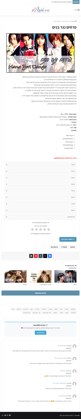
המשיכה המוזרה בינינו (60, 358)
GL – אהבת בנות (36, 313)
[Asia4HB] (40, 9)
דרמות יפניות (65, 21)
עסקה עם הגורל (63, 396)
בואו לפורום (40, 333)
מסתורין (37, 309)
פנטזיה (50, 309)
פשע (31, 309)
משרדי (61, 313)
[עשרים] (16, 276)
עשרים (25, 284)
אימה (13, 309)
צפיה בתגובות (40, 293)
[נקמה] (65, 276)
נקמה (74, 284)
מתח (61, 309)
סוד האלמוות (64, 371)
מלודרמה (25, 309)
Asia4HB (72, 21)
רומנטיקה (54, 247)
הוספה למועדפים (67, 239)
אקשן (72, 247)
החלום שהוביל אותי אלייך (60, 383)
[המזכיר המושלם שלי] (41, 276)
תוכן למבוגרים (26, 313)
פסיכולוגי (73, 313)
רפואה (66, 313)
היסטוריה (44, 309)
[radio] (48, 230)
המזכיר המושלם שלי (45, 284)
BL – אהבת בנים (47, 313)
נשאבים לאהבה (61, 346)
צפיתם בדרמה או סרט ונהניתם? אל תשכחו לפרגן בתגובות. (55, 2)
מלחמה (55, 313)
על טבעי (19, 309)
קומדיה (63, 247)
